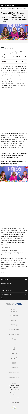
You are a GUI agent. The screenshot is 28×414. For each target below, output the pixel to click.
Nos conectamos (6, 283)
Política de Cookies (14, 390)
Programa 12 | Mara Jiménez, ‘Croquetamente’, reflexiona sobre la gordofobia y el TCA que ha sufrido (12, 252)
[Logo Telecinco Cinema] (14, 358)
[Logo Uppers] (14, 353)
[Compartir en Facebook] (26, 61)
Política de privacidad (14, 387)
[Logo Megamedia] (15, 402)
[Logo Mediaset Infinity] (14, 310)
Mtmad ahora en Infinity (21, 8)
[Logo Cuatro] (14, 320)
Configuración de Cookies (14, 389)
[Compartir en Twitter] (20, 61)
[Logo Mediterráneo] (14, 377)
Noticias (3, 298)
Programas (8, 8)
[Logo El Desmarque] (14, 329)
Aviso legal (14, 383)
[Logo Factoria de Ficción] (14, 334)
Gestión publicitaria (14, 392)
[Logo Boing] (14, 339)
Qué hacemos (5, 279)
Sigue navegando (6, 294)
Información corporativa (14, 385)
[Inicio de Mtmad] (2, 5)
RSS (14, 394)
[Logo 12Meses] (14, 363)
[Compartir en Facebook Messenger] (23, 61)
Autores (13, 8)
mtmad (6, 46)
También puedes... (6, 290)
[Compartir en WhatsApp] (16, 61)
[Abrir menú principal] (26, 5)
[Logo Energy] (14, 344)
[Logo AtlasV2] (14, 367)
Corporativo (4, 287)
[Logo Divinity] (14, 325)
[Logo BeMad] (14, 348)
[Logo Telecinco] (14, 315)
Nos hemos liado (9, 5)
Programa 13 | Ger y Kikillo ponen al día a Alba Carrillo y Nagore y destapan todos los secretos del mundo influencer (14, 155)
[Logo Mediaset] (14, 304)
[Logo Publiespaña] (14, 372)
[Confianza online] (14, 409)
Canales (3, 8)
